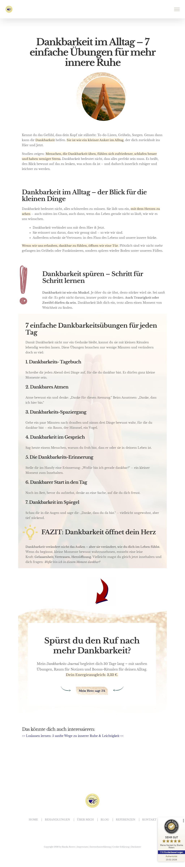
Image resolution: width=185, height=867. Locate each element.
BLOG (105, 819)
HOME (33, 819)
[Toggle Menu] (177, 9)
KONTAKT (149, 819)
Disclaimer (136, 847)
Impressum (82, 847)
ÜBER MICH (85, 819)
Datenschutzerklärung (100, 847)
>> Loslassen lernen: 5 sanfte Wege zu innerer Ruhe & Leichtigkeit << (73, 736)
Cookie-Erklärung (120, 847)
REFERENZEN (125, 819)
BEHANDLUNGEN (57, 819)
